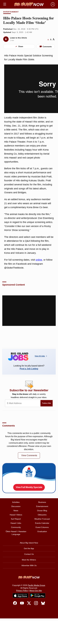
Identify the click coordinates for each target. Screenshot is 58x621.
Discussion (16, 506)
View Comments (29, 455)
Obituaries (42, 515)
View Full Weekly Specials (29, 487)
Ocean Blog (42, 510)
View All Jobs (40, 356)
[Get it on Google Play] (37, 595)
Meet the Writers (29, 560)
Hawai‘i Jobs (16, 523)
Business (42, 502)
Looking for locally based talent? (28, 367)
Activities (16, 502)
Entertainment (11, 12)
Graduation (42, 531)
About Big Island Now (29, 543)
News (15, 510)
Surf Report (16, 519)
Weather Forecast (42, 519)
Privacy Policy (22, 590)
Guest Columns (42, 527)
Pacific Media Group (36, 585)
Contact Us (29, 554)
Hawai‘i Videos (16, 515)
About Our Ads (35, 590)
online (39, 259)
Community (16, 527)
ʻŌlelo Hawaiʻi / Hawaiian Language (15, 532)
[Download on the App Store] (20, 595)
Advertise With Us (29, 565)
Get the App (29, 548)
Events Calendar (42, 523)
